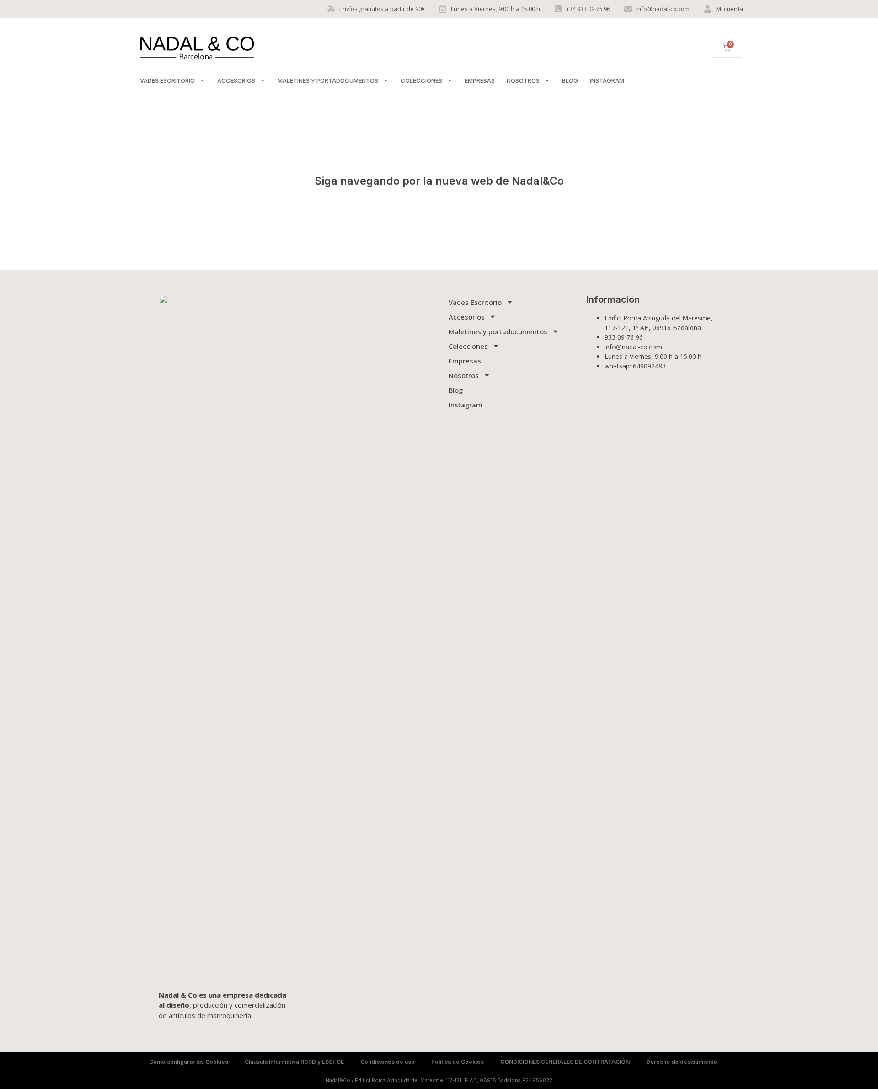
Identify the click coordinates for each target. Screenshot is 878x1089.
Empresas (480, 80)
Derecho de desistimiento (681, 1061)
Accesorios (236, 80)
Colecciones (421, 80)
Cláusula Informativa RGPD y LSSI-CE (294, 1061)
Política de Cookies (457, 1061)
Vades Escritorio (167, 80)
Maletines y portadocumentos (328, 80)
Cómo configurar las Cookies (188, 1061)
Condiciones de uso (387, 1061)
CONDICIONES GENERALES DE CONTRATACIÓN (565, 1061)
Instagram (607, 80)
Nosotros (523, 80)
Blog (570, 80)
